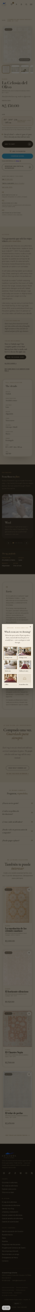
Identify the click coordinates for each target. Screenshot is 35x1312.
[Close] (30, 626)
